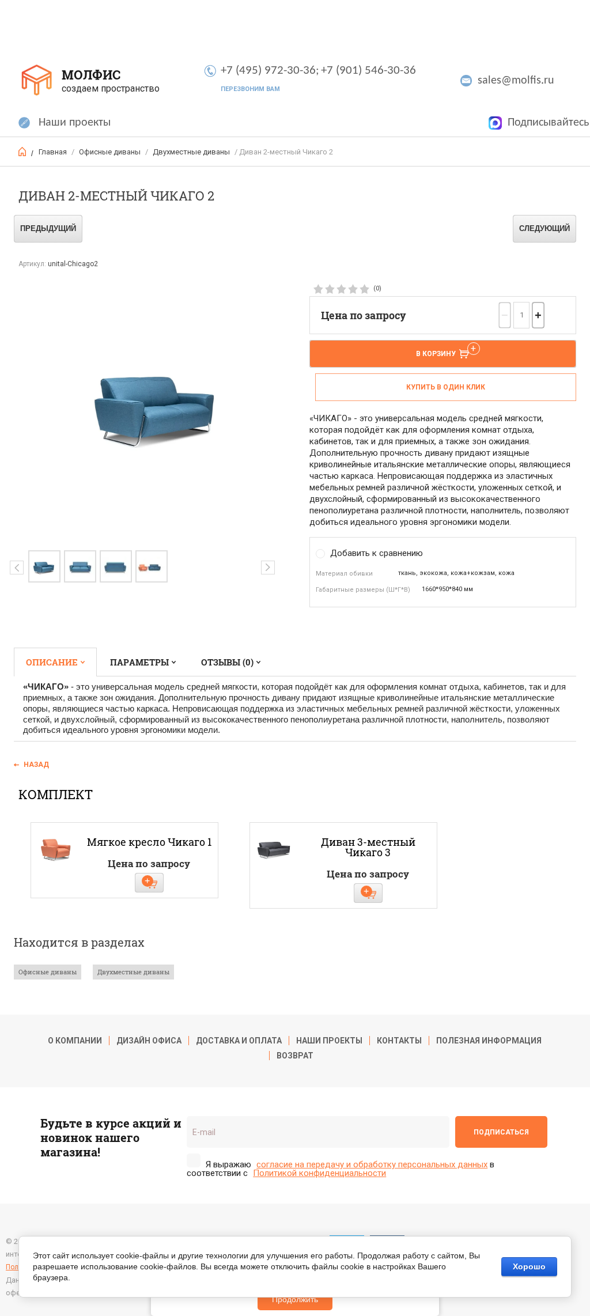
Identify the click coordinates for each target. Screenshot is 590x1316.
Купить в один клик (445, 387)
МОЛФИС (91, 74)
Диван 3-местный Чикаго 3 (368, 847)
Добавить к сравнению (376, 553)
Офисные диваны (110, 152)
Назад (36, 764)
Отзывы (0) (227, 662)
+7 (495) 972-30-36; (270, 71)
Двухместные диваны (191, 152)
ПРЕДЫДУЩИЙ (48, 228)
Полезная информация (489, 1040)
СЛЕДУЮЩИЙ (544, 228)
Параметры (139, 662)
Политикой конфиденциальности (319, 1173)
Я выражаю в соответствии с (340, 1168)
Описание (52, 662)
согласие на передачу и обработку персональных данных (371, 1164)
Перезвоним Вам (250, 89)
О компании (75, 1040)
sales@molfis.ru (516, 80)
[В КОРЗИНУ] (149, 883)
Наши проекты (75, 122)
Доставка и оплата (239, 1040)
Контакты (399, 1040)
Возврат (295, 1055)
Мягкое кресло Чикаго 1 (149, 842)
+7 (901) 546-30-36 (368, 71)
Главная (53, 152)
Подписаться (501, 1132)
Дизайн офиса (148, 1040)
